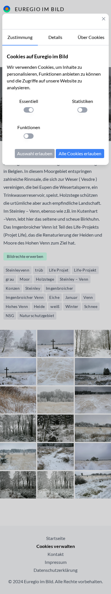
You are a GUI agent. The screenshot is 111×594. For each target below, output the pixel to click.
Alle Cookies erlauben (80, 153)
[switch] (29, 110)
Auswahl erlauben (34, 153)
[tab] (20, 37)
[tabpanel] (55, 105)
